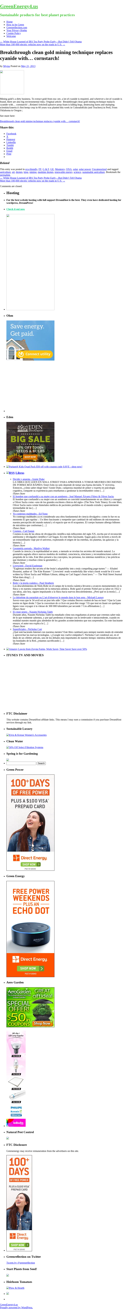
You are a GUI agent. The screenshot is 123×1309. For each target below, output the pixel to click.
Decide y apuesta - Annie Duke (29, 479)
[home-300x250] (30, 359)
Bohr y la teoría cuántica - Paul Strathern (33, 583)
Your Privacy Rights (16, 30)
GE (52, 169)
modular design (45, 172)
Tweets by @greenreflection (20, 1262)
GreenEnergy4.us (19, 6)
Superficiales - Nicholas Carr (27, 629)
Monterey (60, 169)
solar (75, 169)
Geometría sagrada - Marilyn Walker (31, 548)
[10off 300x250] (30, 461)
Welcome (11, 36)
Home (9, 21)
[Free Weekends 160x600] (19, 1250)
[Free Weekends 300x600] (30, 869)
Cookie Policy (13, 33)
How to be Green (15, 24)
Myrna (6, 66)
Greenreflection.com (16, 27)
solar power (85, 169)
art (13, 172)
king (26, 172)
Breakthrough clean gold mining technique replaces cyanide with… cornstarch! (40, 121)
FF (40, 169)
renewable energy (63, 172)
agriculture (5, 172)
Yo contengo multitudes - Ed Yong (30, 513)
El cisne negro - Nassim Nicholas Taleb (33, 611)
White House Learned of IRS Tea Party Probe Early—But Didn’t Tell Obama (41, 41)
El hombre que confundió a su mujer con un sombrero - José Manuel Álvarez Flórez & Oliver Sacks (63, 496)
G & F (46, 169)
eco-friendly (31, 169)
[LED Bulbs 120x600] (16, 1125)
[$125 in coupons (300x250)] (30, 1026)
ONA (69, 169)
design (19, 172)
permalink (5, 175)
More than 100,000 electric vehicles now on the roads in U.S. (32, 44)
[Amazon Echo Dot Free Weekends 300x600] (30, 976)
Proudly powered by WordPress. (16, 1307)
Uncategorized (99, 169)
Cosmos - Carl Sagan (23, 531)
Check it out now (15, 209)
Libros (20, 473)
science (77, 172)
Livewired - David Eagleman (27, 565)
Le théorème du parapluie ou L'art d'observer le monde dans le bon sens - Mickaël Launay (58, 597)
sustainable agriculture (93, 172)
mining (33, 172)
